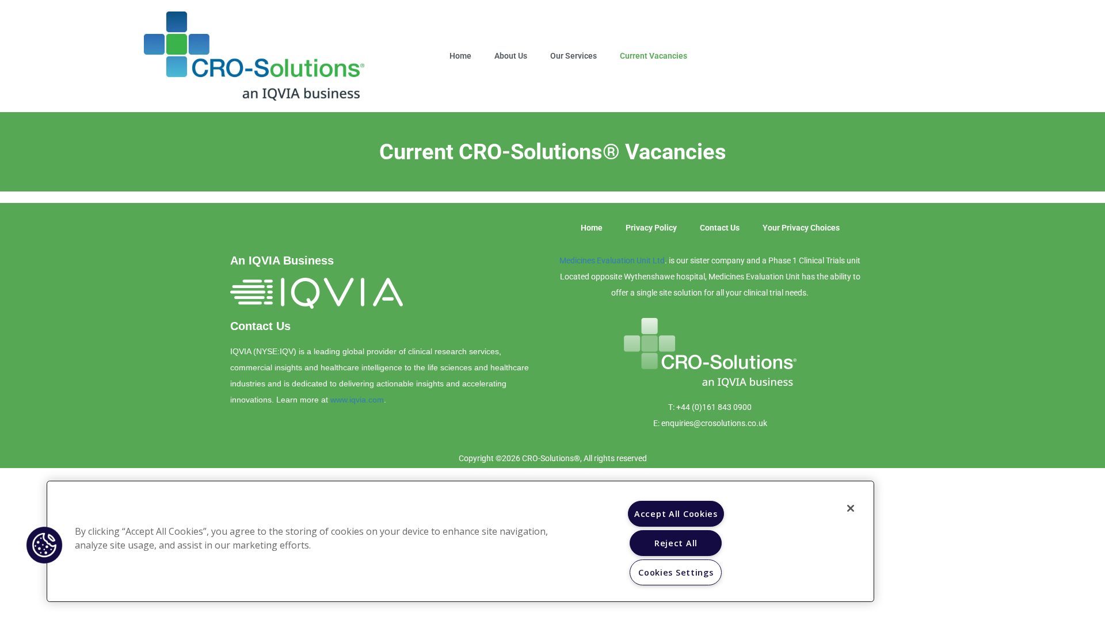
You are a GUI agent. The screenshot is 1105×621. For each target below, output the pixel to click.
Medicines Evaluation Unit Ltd (612, 260)
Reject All (676, 543)
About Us (510, 55)
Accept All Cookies (676, 513)
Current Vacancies (653, 55)
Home (460, 55)
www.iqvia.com (357, 399)
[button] (44, 545)
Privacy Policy (651, 227)
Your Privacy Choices (801, 227)
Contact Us (260, 326)
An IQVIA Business (282, 260)
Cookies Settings (676, 572)
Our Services (573, 55)
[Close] (850, 508)
